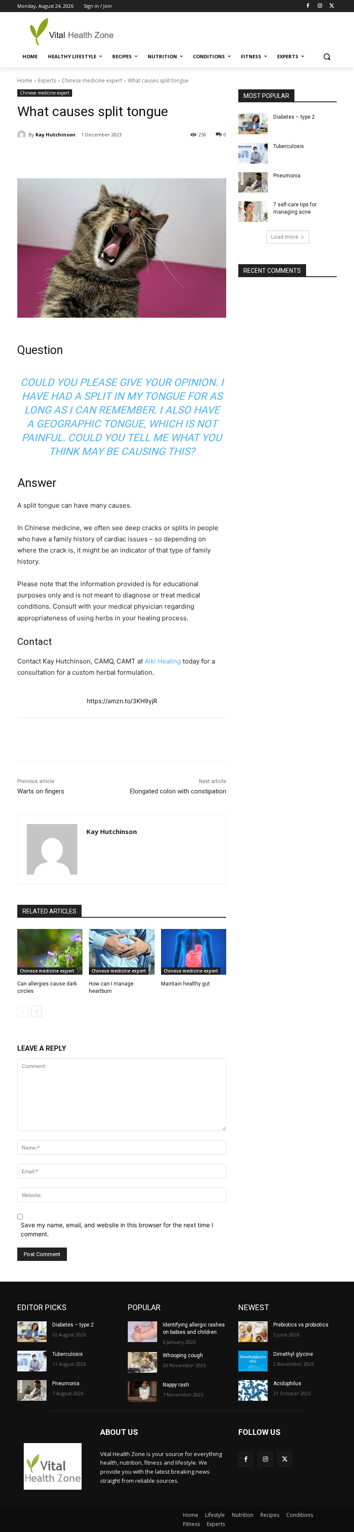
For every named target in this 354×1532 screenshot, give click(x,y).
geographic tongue (90, 424)
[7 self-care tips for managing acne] (253, 211)
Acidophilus (287, 1383)
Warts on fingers (40, 791)
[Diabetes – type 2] (253, 124)
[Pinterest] (117, 156)
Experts (47, 80)
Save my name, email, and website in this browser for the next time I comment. (117, 1229)
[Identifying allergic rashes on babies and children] (142, 1331)
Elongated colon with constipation (178, 791)
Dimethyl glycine (293, 1354)
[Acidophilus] (253, 1390)
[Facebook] (308, 6)
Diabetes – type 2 (294, 117)
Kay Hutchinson (55, 134)
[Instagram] (320, 6)
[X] (332, 6)
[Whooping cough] (142, 1362)
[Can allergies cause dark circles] (49, 952)
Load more (284, 236)
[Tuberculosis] (253, 153)
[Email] (157, 156)
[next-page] (36, 1011)
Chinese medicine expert (92, 80)
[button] (326, 57)
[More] (178, 156)
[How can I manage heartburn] (121, 952)
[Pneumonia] (253, 182)
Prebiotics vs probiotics (301, 1325)
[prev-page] (22, 1011)
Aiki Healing (163, 661)
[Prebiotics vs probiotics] (253, 1331)
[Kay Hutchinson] (22, 134)
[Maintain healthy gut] (193, 952)
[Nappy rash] (142, 1391)
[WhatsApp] (137, 156)
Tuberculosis (288, 146)
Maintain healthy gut (185, 984)
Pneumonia (286, 176)
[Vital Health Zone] (76, 31)
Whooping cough (183, 1355)
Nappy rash (176, 1385)
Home (24, 80)
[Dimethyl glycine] (253, 1361)
